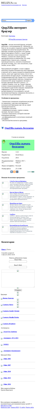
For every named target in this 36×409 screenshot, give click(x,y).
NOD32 (5, 344)
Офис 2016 (6, 384)
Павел (3, 249)
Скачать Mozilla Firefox (10, 317)
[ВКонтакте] (11, 172)
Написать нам (5, 407)
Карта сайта (30, 407)
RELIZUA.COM (6, 405)
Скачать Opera (7, 304)
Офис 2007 (6, 365)
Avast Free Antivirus (9, 331)
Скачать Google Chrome (10, 311)
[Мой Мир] (17, 172)
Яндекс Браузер (8, 298)
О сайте (22, 407)
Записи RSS (15, 407)
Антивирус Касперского (11, 351)
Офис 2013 (6, 378)
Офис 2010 (6, 371)
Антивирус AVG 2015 (10, 338)
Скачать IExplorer (8, 324)
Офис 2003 (6, 359)
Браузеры (12, 36)
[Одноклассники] (14, 172)
